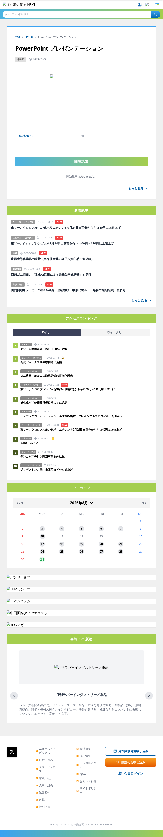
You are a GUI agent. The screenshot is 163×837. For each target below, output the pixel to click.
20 (101, 544)
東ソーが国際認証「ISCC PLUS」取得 (43, 349)
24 (42, 551)
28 (120, 551)
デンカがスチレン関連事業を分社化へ (43, 456)
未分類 (29, 37)
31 (42, 559)
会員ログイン (133, 773)
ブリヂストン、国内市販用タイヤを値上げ (46, 469)
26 (81, 551)
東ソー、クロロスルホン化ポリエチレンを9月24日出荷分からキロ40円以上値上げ (66, 228)
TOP (18, 37)
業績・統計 (44, 778)
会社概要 (83, 748)
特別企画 (43, 807)
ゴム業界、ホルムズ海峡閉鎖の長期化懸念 (48, 375)
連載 (40, 800)
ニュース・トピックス (46, 751)
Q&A (81, 774)
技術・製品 (44, 760)
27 (101, 551)
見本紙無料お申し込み (133, 751)
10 (42, 536)
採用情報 (83, 756)
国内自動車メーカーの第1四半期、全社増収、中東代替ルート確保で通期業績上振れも (68, 290)
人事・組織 (44, 785)
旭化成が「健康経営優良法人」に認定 (43, 402)
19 (81, 544)
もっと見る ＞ (138, 188)
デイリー (47, 332)
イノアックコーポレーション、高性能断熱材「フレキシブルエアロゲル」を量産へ (71, 416)
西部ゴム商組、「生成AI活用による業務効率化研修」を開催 (51, 275)
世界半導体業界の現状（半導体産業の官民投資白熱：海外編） (52, 259)
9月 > (143, 503)
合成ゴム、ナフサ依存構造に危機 (41, 362)
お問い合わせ (86, 781)
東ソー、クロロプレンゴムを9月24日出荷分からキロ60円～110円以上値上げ (62, 243)
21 (120, 544)
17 (42, 544)
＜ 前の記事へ (23, 136)
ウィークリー (116, 332)
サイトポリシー (86, 790)
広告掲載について (86, 765)
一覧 (81, 136)
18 (61, 544)
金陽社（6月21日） (32, 443)
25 (61, 551)
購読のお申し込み (133, 762)
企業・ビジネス (46, 769)
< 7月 (19, 503)
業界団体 (43, 792)
